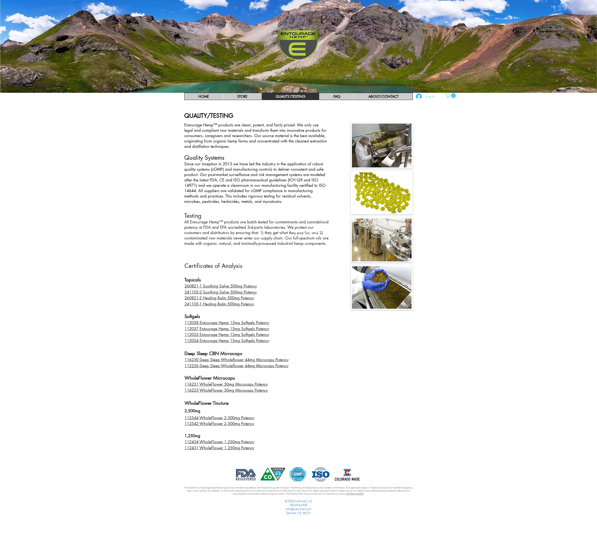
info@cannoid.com (298, 509)
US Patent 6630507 (355, 493)
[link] (451, 95)
